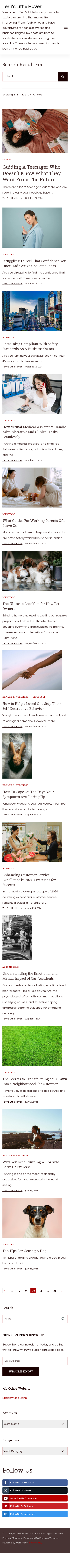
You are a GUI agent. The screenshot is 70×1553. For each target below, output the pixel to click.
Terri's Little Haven (12, 198)
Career (7, 159)
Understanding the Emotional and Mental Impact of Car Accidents (30, 976)
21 (55, 1291)
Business (8, 337)
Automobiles (11, 967)
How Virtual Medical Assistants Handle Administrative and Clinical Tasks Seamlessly (34, 432)
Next (61, 1290)
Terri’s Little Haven (22, 6)
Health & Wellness (15, 697)
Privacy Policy (35, 1543)
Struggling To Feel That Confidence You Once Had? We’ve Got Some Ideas (34, 263)
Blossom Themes (48, 1538)
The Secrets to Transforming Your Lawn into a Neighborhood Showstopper (34, 1081)
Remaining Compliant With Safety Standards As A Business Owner (30, 346)
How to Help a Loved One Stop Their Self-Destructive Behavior (31, 706)
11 (41, 1291)
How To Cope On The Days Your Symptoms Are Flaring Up (28, 794)
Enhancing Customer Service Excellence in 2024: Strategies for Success (29, 880)
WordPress (22, 1543)
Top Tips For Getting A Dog (24, 1250)
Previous (4, 1290)
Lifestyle (8, 254)
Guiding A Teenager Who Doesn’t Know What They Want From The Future (31, 173)
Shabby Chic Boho (14, 1397)
